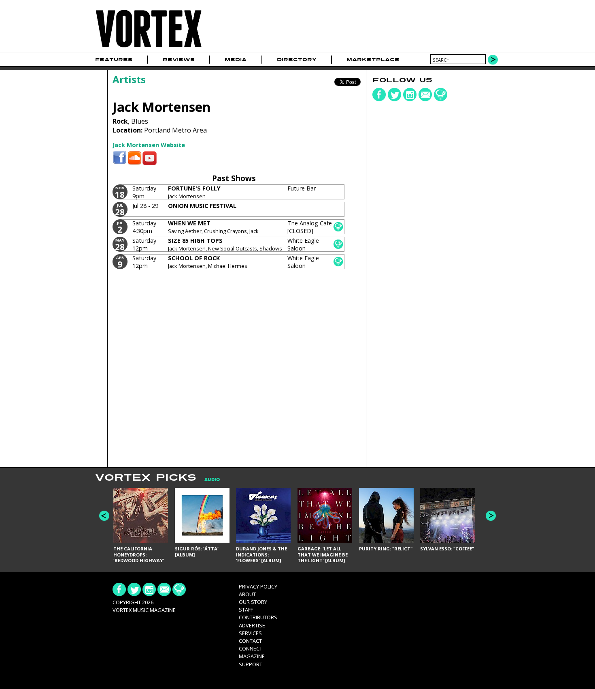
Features (113, 59)
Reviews (179, 59)
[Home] (148, 47)
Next (491, 516)
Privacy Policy (258, 586)
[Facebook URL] (120, 158)
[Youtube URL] (149, 158)
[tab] (208, 479)
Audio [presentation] (212, 479)
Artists (129, 79)
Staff (246, 609)
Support (250, 664)
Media (235, 59)
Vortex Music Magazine (144, 610)
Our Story (253, 602)
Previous (104, 516)
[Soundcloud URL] (135, 158)
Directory (297, 59)
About (247, 594)
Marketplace (373, 59)
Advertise (252, 625)
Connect (250, 648)
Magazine (252, 656)
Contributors (258, 617)
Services (250, 633)
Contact (250, 640)
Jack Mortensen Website (149, 145)
